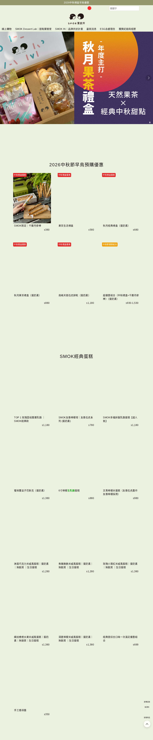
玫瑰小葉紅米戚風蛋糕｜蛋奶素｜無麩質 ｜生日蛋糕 (120, 566)
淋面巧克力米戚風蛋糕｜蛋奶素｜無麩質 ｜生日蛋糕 (31, 566)
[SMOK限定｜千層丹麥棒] (32, 198)
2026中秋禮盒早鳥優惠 (76, 2)
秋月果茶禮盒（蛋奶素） (27, 295)
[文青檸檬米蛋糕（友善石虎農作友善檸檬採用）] (121, 463)
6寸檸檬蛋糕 (69, 490)
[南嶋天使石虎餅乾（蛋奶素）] (76, 267)
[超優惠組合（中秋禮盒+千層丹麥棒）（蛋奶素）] (121, 267)
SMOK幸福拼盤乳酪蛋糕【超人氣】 (120, 419)
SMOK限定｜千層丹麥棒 (27, 225)
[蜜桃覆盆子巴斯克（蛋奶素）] (32, 463)
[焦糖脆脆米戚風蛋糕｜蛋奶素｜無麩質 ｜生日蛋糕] (76, 536)
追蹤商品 (147, 717)
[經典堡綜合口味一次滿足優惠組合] (121, 609)
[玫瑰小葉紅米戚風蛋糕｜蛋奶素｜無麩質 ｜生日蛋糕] (121, 536)
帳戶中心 (100, 8)
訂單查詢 (94, 8)
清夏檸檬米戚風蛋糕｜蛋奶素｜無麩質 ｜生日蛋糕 (76, 639)
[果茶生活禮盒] (76, 198)
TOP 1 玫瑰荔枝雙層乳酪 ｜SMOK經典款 (29, 419)
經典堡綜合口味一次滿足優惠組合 (120, 639)
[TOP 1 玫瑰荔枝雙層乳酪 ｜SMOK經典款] (32, 390)
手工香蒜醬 (20, 710)
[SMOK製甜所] (76, 24)
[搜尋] (141, 8)
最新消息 (91, 29)
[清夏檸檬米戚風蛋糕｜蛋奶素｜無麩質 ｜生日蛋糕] (76, 609)
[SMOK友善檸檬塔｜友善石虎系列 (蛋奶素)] (76, 390)
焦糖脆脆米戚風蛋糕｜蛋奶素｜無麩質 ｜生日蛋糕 (76, 566)
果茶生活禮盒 (66, 225)
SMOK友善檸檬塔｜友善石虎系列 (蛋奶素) (76, 419)
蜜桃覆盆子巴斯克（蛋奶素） (30, 490)
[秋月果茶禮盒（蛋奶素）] (32, 267)
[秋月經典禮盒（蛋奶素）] (121, 198)
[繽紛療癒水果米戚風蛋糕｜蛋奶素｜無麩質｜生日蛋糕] (32, 609)
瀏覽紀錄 (147, 702)
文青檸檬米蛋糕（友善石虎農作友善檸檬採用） (120, 492)
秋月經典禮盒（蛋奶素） (116, 225)
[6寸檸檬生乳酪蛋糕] (76, 463)
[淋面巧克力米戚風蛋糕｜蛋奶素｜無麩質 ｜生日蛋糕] (32, 536)
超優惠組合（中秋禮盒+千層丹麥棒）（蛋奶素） (121, 297)
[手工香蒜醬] (32, 683)
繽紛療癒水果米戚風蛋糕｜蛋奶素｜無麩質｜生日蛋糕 (31, 639)
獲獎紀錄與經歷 (127, 29)
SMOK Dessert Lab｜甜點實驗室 (33, 29)
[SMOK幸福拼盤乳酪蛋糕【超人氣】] (121, 390)
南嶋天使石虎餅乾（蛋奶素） (75, 295)
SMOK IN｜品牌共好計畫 (69, 29)
